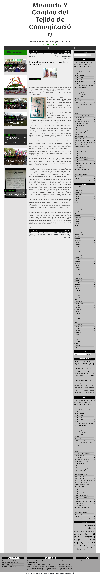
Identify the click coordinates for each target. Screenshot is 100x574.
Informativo (43, 48)
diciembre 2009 (78, 345)
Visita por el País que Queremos (82, 180)
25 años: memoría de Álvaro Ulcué (83, 62)
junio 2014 (77, 244)
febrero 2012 (77, 298)
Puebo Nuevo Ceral (79, 167)
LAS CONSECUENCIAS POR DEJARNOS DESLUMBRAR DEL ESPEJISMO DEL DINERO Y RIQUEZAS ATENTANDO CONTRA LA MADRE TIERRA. (15, 161)
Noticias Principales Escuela (81, 140)
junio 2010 (77, 336)
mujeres (86, 543)
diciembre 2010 (78, 324)
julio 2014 (76, 242)
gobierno (91, 531)
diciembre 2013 (78, 255)
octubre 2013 (77, 259)
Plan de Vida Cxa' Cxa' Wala (81, 152)
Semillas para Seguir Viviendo (82, 169)
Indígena (89, 536)
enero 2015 (77, 231)
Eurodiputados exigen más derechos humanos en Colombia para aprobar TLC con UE (39, 55)
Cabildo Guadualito (79, 75)
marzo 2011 (77, 319)
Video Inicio (77, 178)
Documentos (77, 98)
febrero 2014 (77, 252)
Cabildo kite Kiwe (78, 77)
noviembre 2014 (78, 234)
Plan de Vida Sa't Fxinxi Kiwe (81, 159)
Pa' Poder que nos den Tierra (81, 146)
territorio (88, 548)
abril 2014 (77, 248)
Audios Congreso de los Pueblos (82, 66)
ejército (90, 528)
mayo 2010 (77, 338)
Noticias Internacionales (80, 136)
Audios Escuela (78, 68)
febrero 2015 (77, 229)
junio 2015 (77, 221)
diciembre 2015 (78, 210)
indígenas (80, 539)
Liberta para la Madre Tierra (81, 121)
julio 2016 (76, 196)
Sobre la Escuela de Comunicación (83, 171)
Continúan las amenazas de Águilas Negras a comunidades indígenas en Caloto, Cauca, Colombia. (15, 194)
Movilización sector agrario (81, 131)
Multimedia (69, 48)
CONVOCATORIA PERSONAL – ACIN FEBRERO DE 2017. (15, 91)
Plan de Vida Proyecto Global (81, 155)
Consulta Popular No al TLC (81, 91)
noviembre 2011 (78, 303)
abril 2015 (77, 225)
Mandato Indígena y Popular (81, 123)
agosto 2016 (77, 194)
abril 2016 (77, 202)
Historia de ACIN (78, 113)
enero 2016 (77, 208)
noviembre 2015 (78, 211)
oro (88, 545)
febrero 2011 (77, 320)
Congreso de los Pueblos (80, 89)
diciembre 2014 (78, 233)
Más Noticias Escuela (79, 125)
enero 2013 (77, 277)
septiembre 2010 (78, 330)
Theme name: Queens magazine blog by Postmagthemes (58, 573)
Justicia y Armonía (79, 117)
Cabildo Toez (77, 83)
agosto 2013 (77, 263)
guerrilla (79, 536)
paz (93, 545)
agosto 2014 (77, 240)
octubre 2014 (77, 236)
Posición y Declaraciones (56, 48)
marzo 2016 (77, 204)
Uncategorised (78, 176)
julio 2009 (76, 347)
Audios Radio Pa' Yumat (80, 70)
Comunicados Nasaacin (10, 117)
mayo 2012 (77, 292)
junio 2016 (77, 198)
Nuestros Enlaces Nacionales (81, 144)
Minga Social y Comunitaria (81, 129)
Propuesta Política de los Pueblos (83, 163)
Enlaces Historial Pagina (80, 111)
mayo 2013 (77, 269)
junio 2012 (77, 290)
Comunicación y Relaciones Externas (83, 85)
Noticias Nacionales (35, 79)
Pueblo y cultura (78, 165)
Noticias (76, 134)
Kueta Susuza (77, 119)
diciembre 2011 (78, 301)
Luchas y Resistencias (81, 48)
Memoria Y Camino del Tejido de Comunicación (50, 20)
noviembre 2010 (78, 326)
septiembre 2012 (78, 284)
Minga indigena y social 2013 (81, 127)
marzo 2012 (77, 296)
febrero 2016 (77, 206)
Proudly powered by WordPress (34, 573)
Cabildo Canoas (78, 74)
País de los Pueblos (79, 148)
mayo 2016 (77, 200)
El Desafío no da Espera (80, 108)
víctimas (82, 550)
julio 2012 (76, 288)
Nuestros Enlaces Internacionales (83, 142)
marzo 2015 (77, 227)
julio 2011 (76, 311)
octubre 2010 (77, 328)
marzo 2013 (77, 273)
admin (13, 71)
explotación (77, 531)
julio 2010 (76, 334)
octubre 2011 (77, 305)
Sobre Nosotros (22, 48)
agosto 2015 (77, 217)
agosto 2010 (77, 332)
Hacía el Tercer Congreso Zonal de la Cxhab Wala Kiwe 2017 (15, 106)
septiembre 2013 (78, 261)
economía (81, 528)
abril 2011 (77, 317)
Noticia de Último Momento (11, 65)
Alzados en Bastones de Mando (82, 64)
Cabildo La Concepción (80, 79)
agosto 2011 (77, 309)
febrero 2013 (77, 275)
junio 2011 (77, 313)
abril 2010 (77, 340)
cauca (83, 525)
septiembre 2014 (78, 238)
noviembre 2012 (78, 280)
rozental (81, 548)
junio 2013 (77, 267)
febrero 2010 (77, 343)
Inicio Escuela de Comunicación (82, 115)
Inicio (13, 48)
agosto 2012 (77, 286)
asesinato (76, 525)
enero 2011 (77, 322)
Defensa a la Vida (78, 96)
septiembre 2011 (78, 307)
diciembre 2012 (78, 278)
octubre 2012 (77, 282)
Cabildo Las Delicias (79, 81)
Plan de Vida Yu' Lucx (79, 161)
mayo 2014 (77, 246)
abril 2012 (77, 294)
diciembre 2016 (78, 190)
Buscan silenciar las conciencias (82, 72)
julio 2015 (76, 219)
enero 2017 (77, 189)
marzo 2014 (77, 250)
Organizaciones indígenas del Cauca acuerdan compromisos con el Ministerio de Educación (15, 69)
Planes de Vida (33, 48)
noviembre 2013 (78, 257)
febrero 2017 (77, 187)
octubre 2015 (77, 213)
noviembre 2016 (78, 192)
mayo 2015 (77, 223)
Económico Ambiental (80, 102)
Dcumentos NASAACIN (80, 95)
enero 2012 (77, 299)
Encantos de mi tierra (80, 110)
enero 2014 (77, 254)
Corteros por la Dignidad (80, 93)
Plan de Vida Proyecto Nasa (81, 157)
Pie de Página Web (79, 150)
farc (84, 531)
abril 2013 (77, 271)
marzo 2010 (77, 342)
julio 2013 (76, 265)
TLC (77, 550)
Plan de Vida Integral (79, 154)
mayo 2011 (77, 315)
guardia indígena (84, 534)
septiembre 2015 (78, 215)
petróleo (76, 548)
